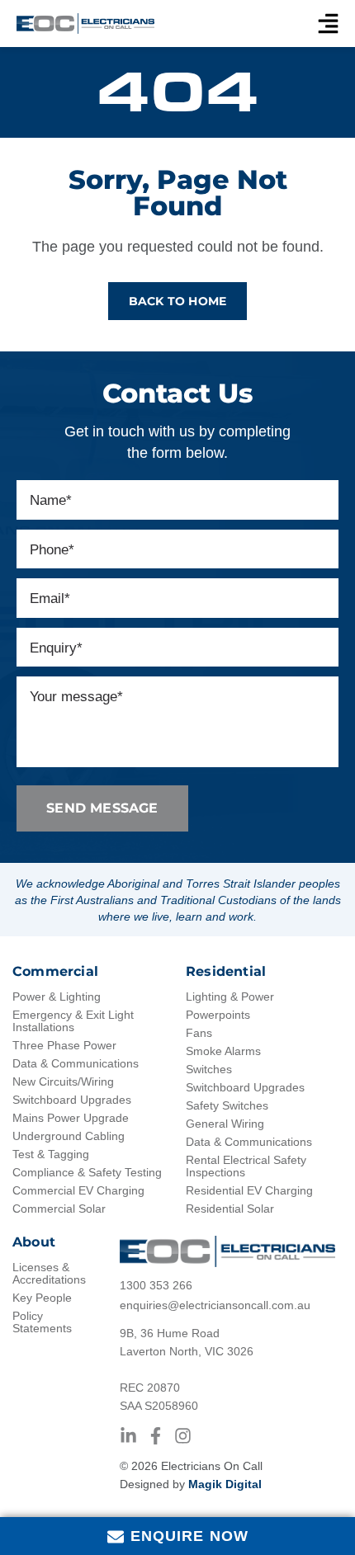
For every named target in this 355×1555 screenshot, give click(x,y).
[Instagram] (183, 1435)
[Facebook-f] (155, 1435)
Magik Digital (225, 1484)
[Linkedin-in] (128, 1435)
